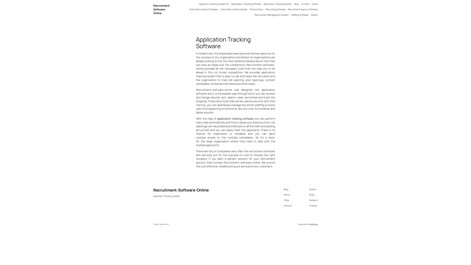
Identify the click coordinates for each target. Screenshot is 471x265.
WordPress (313, 224)
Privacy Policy (256, 9)
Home (315, 3)
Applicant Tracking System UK (214, 3)
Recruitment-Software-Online (161, 9)
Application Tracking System (278, 3)
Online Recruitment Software (203, 9)
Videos (314, 14)
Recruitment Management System (272, 14)
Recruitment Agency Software (303, 9)
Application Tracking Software (246, 3)
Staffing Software (299, 14)
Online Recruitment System (234, 9)
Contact (305, 3)
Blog (296, 3)
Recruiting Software (275, 9)
